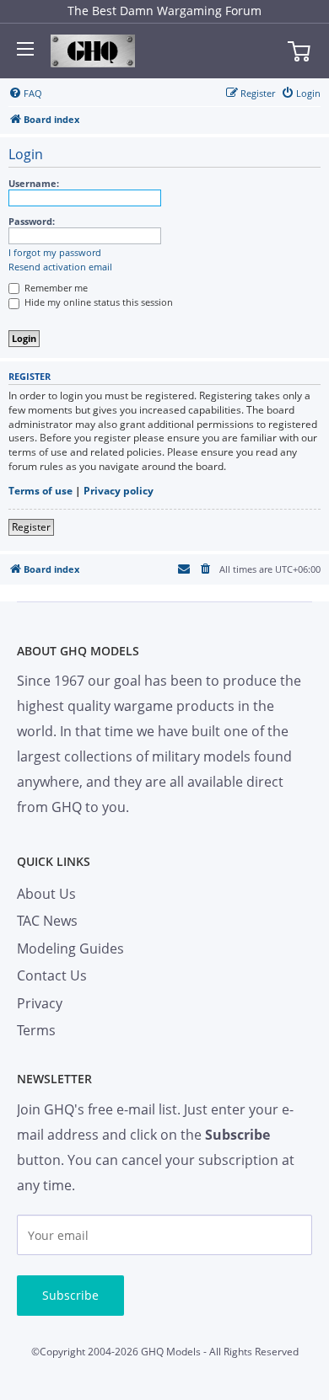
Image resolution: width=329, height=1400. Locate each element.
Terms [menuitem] (36, 1030)
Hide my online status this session (97, 302)
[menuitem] (25, 93)
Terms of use (40, 491)
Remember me (55, 287)
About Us (46, 893)
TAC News (47, 920)
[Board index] (93, 51)
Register (31, 527)
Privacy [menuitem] (39, 1003)
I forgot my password (54, 253)
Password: (31, 221)
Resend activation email (60, 267)
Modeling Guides (70, 948)
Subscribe (70, 1295)
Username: (33, 183)
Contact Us (52, 975)
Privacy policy (119, 491)
